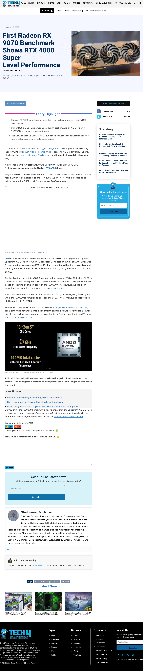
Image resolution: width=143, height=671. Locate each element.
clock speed (59, 288)
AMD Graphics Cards (50, 581)
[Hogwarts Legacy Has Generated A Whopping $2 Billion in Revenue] (78, 601)
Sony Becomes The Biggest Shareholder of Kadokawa (35, 402)
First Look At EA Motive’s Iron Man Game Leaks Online (113, 171)
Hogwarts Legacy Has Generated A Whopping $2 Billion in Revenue (78, 614)
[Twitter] (56, 103)
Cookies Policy (102, 662)
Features (54, 643)
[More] (71, 103)
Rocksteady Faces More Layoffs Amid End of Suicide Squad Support (42, 406)
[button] (140, 3)
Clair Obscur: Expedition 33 (95, 11)
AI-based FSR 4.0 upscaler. (19, 317)
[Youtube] (134, 3)
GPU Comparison (103, 3)
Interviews (55, 639)
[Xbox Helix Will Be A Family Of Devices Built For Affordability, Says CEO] (48, 601)
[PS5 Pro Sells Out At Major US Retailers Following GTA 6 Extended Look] (18, 601)
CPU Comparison (122, 3)
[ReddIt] (66, 103)
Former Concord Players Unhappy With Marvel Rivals (35, 397)
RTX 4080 (51, 168)
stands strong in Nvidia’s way (35, 155)
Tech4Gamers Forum (40, 565)
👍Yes (9, 426)
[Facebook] (50, 103)
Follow (127, 117)
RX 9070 (65, 581)
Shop (76, 635)
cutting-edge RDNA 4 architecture (69, 307)
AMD (37, 581)
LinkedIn (77, 647)
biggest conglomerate (51, 148)
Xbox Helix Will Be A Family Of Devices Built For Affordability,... (47, 614)
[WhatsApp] (61, 103)
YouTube (77, 655)
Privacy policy (101, 658)
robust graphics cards (33, 151)
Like (128, 111)
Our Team (100, 646)
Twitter (77, 651)
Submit (9, 467)
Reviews (41, 3)
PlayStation (76, 11)
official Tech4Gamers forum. (68, 416)
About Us (100, 635)
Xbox (67, 11)
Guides (51, 3)
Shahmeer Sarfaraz (14, 70)
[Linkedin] (8, 549)
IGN (7, 258)
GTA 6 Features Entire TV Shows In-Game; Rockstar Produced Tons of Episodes (113, 163)
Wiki (59, 3)
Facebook (78, 643)
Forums (76, 3)
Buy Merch (88, 3)
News (15, 3)
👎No (18, 426)
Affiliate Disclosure (104, 650)
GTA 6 (59, 11)
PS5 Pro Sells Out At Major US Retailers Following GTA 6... (16, 614)
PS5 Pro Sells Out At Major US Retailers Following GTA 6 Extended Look (112, 137)
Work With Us (102, 654)
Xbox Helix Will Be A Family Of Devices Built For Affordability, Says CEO (112, 146)
